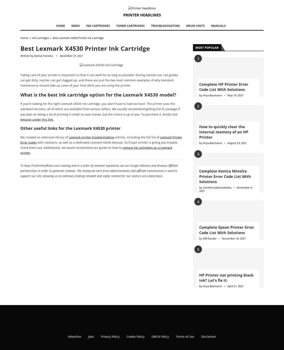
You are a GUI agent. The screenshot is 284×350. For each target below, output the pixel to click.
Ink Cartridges (98, 26)
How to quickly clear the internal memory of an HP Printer (223, 132)
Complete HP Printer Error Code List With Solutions (223, 87)
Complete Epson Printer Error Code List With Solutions (226, 230)
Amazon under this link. (37, 120)
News (75, 26)
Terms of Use (185, 333)
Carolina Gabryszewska (217, 187)
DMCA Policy (160, 333)
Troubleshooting (165, 26)
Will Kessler (210, 238)
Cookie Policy (135, 333)
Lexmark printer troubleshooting (91, 137)
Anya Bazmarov (212, 95)
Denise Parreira (43, 56)
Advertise (74, 333)
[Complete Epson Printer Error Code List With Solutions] (228, 220)
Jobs (91, 333)
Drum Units (195, 26)
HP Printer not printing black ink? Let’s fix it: (226, 278)
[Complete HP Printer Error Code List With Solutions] (228, 77)
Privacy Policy (110, 333)
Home (60, 26)
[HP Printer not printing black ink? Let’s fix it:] (228, 268)
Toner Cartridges (130, 26)
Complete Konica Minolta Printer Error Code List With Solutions (225, 176)
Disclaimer (208, 333)
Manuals (218, 26)
